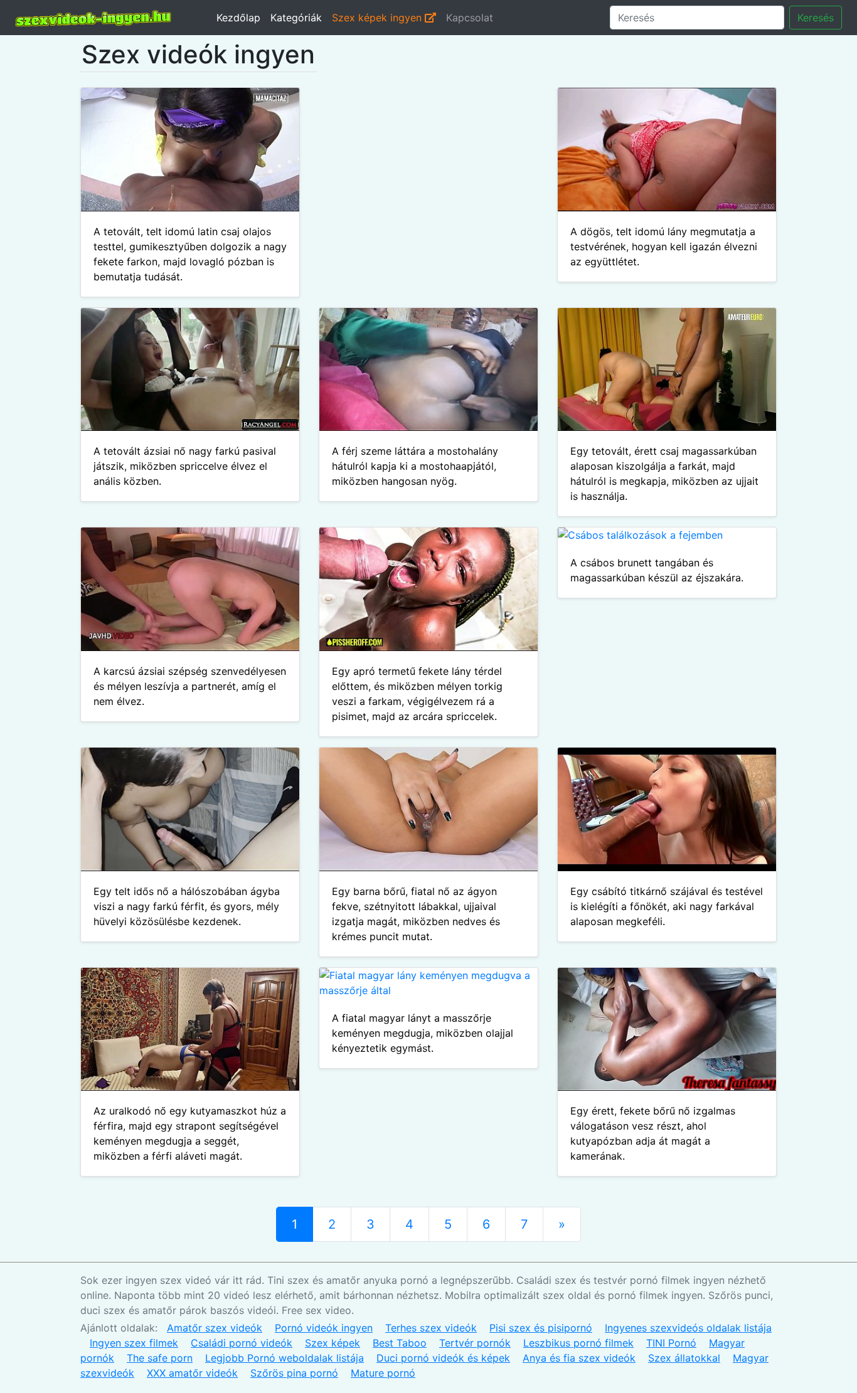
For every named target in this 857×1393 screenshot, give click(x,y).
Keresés (815, 17)
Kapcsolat (469, 17)
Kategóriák (296, 17)
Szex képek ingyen (378, 17)
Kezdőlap (238, 17)
